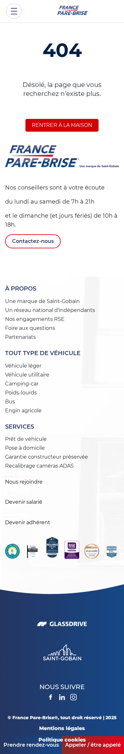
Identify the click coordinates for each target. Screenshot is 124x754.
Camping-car (21, 384)
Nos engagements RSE (35, 319)
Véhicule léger (23, 366)
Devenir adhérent (27, 522)
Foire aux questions (30, 328)
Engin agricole (23, 411)
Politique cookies (62, 740)
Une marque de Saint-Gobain (42, 301)
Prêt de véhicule (26, 439)
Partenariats (20, 337)
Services (19, 426)
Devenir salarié (23, 502)
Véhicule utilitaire (27, 375)
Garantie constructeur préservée (46, 457)
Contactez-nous (33, 241)
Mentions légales (62, 728)
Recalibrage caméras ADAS (39, 466)
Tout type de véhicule (42, 353)
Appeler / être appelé (93, 745)
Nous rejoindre (24, 482)
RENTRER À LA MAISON (62, 125)
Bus (10, 402)
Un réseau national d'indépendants (50, 310)
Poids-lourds (21, 393)
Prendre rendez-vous (31, 745)
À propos (20, 288)
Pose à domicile (25, 448)
